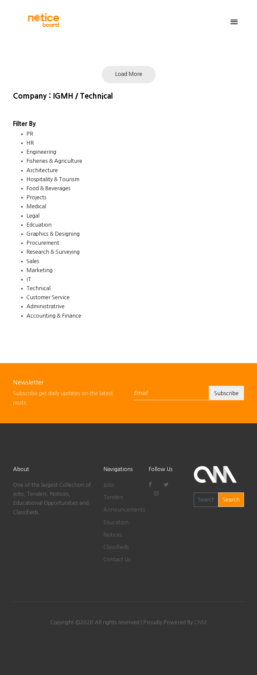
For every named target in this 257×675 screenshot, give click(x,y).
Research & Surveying (53, 251)
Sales (32, 261)
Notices (112, 534)
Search (231, 499)
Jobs (108, 484)
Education (115, 522)
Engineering (41, 151)
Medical (36, 206)
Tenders (113, 497)
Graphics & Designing (53, 233)
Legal (32, 215)
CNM (200, 622)
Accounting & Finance (53, 315)
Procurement (42, 242)
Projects (36, 197)
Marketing (39, 270)
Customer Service (48, 297)
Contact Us (117, 559)
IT (28, 279)
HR (30, 142)
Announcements (124, 509)
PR (29, 133)
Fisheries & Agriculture (54, 160)
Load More (128, 74)
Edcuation (39, 224)
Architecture (42, 170)
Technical (38, 288)
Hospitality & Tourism (52, 179)
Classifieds (116, 547)
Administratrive (45, 306)
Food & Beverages (48, 188)
